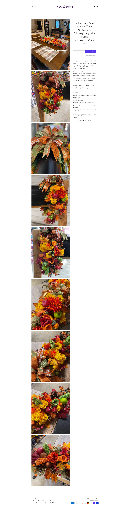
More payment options (90, 55)
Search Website (34, 498)
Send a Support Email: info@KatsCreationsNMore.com (43, 500)
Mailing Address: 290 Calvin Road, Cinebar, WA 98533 (42, 502)
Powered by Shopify (94, 500)
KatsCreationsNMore (94, 498)
